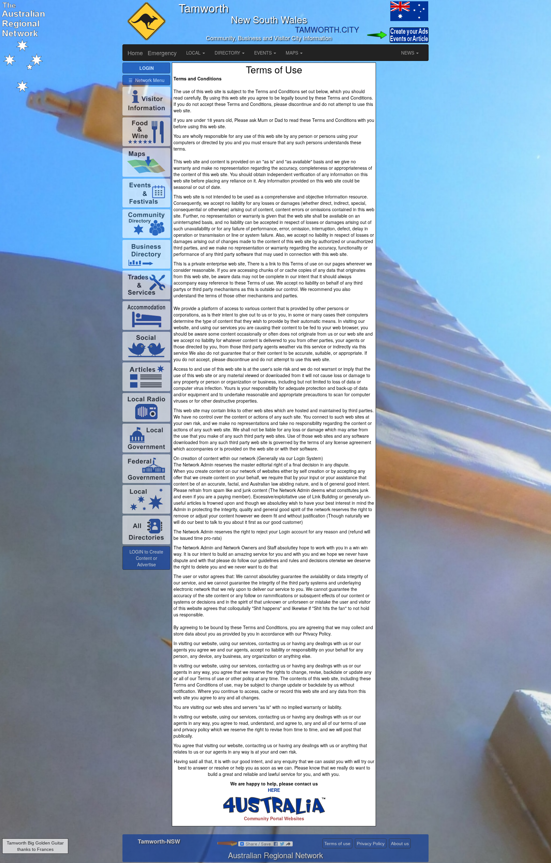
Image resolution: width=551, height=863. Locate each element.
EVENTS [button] (263, 52)
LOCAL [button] (194, 52)
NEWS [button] (408, 52)
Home (135, 52)
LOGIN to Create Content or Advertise (146, 558)
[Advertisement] (403, 158)
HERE (274, 790)
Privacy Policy (371, 843)
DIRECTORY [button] (228, 52)
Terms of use (337, 843)
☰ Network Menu (147, 80)
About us (400, 843)
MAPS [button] (292, 52)
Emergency (162, 52)
